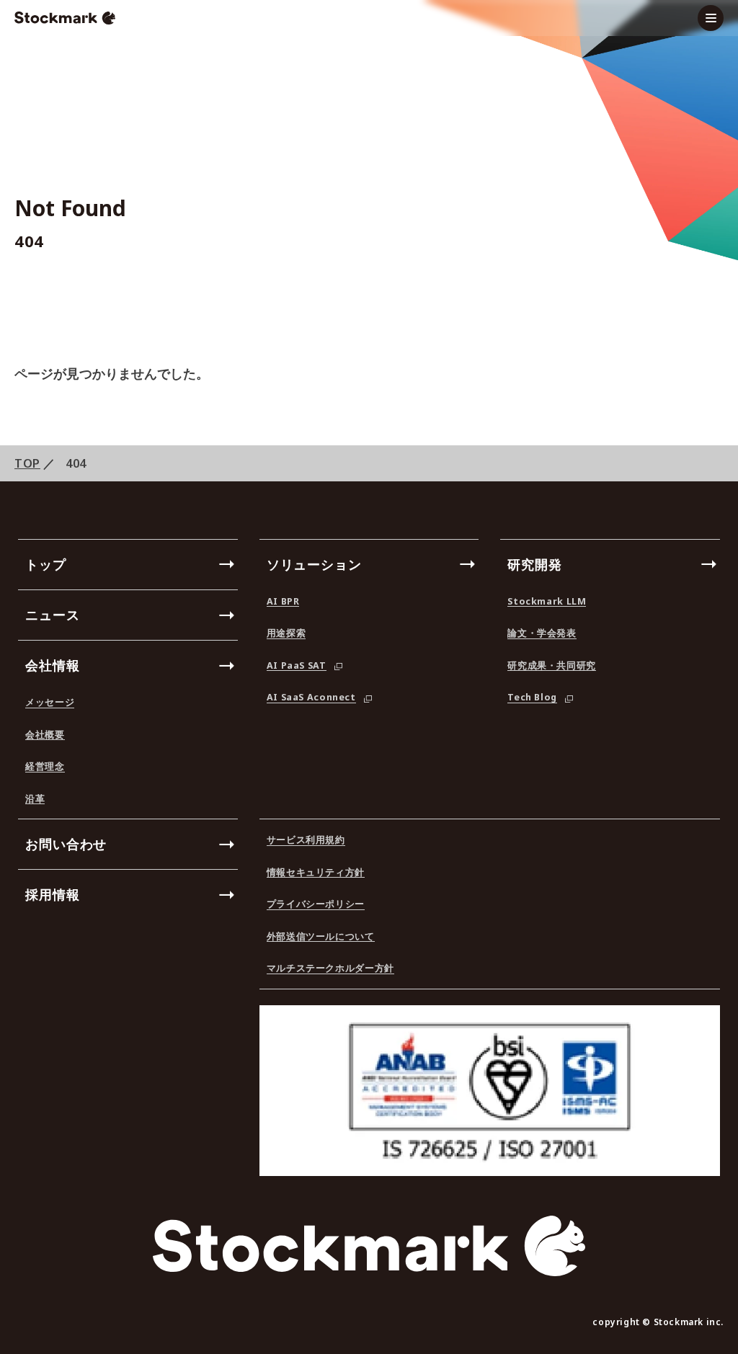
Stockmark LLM (546, 602)
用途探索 (286, 634)
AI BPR (283, 602)
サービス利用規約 (306, 841)
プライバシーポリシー (316, 905)
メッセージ (49, 703)
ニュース (52, 614)
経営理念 (45, 767)
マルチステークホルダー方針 (330, 969)
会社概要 (45, 736)
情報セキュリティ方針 (316, 873)
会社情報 (52, 665)
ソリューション (314, 564)
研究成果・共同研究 (551, 667)
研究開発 (534, 564)
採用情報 (52, 894)
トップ (45, 564)
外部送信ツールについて (321, 937)
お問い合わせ (66, 843)
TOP (27, 463)
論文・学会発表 (541, 634)
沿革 (35, 800)
